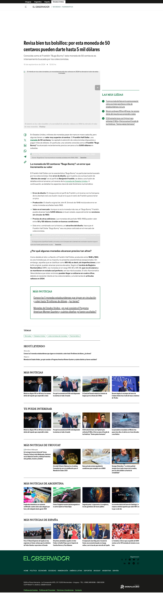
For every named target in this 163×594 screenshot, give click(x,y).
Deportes (88, 571)
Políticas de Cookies (31, 590)
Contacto (78, 590)
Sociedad (57, 7)
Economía (42, 571)
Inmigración (63, 571)
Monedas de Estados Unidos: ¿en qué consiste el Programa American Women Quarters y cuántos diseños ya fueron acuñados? (60, 359)
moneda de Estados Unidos (76, 181)
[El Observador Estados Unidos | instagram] (130, 559)
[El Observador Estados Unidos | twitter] (122, 559)
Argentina (38, 2)
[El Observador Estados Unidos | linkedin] (124, 563)
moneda (34, 140)
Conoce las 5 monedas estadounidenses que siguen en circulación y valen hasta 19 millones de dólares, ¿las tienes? (57, 353)
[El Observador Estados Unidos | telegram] (134, 563)
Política (33, 571)
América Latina (76, 571)
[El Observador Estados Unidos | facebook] (126, 559)
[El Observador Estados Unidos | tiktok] (138, 559)
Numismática (75, 336)
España (47, 2)
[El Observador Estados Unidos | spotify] (129, 563)
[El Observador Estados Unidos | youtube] (134, 559)
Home (26, 571)
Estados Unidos (58, 2)
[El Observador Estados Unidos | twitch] (138, 563)
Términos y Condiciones (65, 590)
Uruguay (28, 2)
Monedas (28, 336)
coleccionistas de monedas (57, 336)
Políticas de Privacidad (47, 590)
